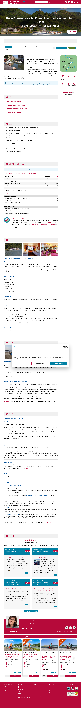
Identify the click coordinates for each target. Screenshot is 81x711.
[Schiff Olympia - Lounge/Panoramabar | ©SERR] (49, 249)
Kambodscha (43, 702)
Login (21, 687)
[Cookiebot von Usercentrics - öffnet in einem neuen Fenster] (62, 347)
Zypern (57, 704)
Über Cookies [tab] (59, 351)
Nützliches (49, 46)
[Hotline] (24, 1)
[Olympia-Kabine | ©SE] (31, 249)
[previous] (7, 63)
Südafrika (45, 704)
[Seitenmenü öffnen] (75, 6)
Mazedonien (68, 702)
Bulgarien (12, 702)
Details (16, 675)
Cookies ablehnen (40, 363)
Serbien (31, 704)
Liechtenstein (57, 702)
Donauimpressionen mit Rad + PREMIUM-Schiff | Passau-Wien (30, 656)
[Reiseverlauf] (55, 96)
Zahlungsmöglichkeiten (38, 690)
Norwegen (27, 704)
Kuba (52, 702)
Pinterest (51, 690)
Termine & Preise (29, 46)
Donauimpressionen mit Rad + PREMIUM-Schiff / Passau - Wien (12, 656)
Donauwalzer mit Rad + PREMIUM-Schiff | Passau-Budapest (67, 658)
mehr (27, 572)
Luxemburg (63, 702)
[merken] (69, 2)
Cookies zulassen (59, 363)
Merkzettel (22, 689)
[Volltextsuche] (49, 2)
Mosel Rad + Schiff (6, 692)
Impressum (36, 686)
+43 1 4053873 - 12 (28, 623)
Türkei (49, 704)
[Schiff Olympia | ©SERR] (13, 249)
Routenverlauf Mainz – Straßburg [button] (17, 105)
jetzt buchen (71, 48)
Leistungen (20, 46)
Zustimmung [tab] (21, 351)
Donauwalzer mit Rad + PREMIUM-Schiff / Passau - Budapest (49, 658)
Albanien (8, 702)
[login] (66, 2)
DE (74, 2)
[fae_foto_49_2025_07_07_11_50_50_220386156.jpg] (37, 562)
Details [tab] (40, 351)
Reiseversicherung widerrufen (24, 697)
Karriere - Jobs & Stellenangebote (40, 696)
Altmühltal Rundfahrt (7, 690)
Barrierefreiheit (36, 694)
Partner (19, 693)
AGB (34, 688)
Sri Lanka (40, 704)
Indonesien (34, 702)
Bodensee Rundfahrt (7, 688)
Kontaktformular (27, 628)
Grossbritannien (28, 702)
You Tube (51, 692)
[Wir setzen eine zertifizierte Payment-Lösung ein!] (76, 688)
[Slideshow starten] (66, 627)
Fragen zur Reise (61, 48)
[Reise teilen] (74, 627)
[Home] (6, 2)
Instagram (51, 688)
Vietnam (53, 704)
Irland (39, 702)
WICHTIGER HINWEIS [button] (14, 112)
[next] (21, 63)
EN (77, 2)
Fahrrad (43, 46)
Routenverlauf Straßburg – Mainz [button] (17, 108)
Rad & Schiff (7, 40)
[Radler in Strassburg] (14, 62)
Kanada (48, 702)
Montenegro (74, 702)
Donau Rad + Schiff (6, 686)
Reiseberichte (9, 49)
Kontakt (19, 691)
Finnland (22, 702)
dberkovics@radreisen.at (29, 626)
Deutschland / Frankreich (15, 40)
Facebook (51, 686)
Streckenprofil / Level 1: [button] (15, 101)
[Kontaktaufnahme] (72, 2)
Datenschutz (36, 692)
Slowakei (36, 704)
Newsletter (20, 695)
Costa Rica (17, 702)
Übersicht (8, 46)
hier (27, 468)
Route (14, 46)
